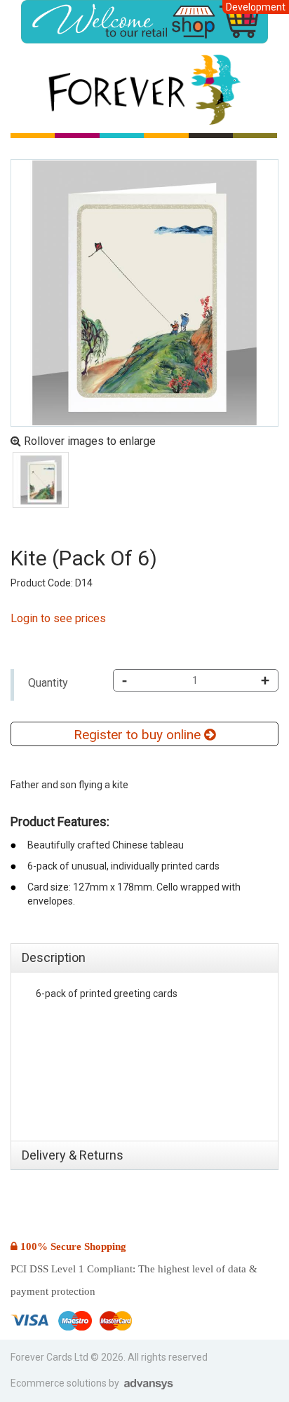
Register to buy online (139, 735)
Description (54, 957)
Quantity (48, 682)
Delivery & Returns (72, 1155)
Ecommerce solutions (60, 1383)
